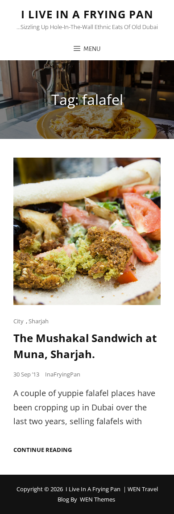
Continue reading (42, 450)
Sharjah (39, 321)
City (18, 321)
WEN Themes (97, 499)
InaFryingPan (62, 374)
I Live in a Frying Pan (87, 14)
